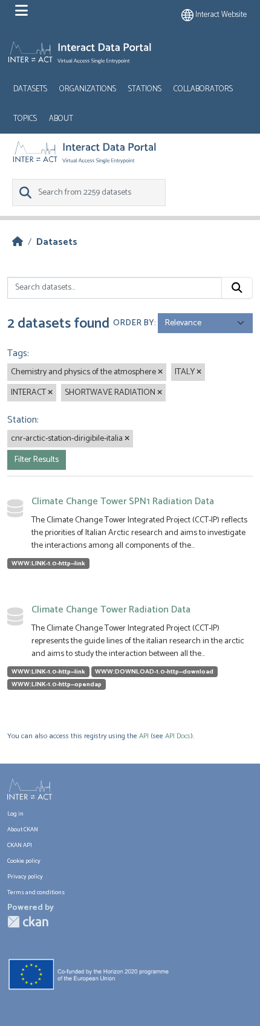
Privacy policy (25, 877)
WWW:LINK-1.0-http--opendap (56, 684)
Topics (25, 118)
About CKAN (22, 830)
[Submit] (237, 288)
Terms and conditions (36, 893)
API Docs (177, 736)
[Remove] (160, 372)
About (61, 118)
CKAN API (19, 845)
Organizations (87, 89)
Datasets (30, 89)
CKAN (27, 921)
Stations (144, 89)
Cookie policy (24, 861)
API (144, 736)
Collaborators (203, 89)
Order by (133, 323)
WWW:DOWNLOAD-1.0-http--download (154, 671)
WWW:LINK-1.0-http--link (48, 563)
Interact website (220, 14)
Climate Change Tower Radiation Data (110, 610)
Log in (15, 814)
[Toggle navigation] (21, 11)
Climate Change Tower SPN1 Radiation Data (122, 501)
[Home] (17, 242)
